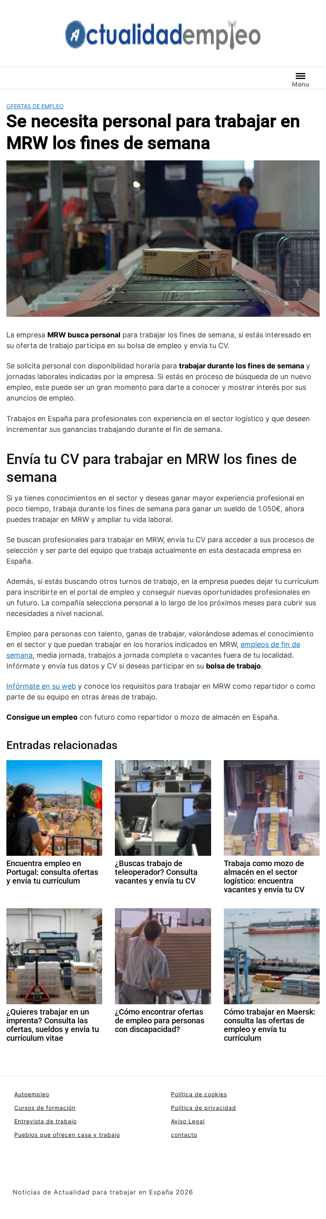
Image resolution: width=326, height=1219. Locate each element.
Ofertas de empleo (35, 106)
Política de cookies (199, 1094)
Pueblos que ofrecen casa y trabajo (67, 1134)
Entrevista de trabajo (45, 1121)
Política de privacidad (203, 1107)
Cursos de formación (45, 1107)
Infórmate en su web (41, 686)
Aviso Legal (188, 1121)
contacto (184, 1134)
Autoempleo (31, 1094)
